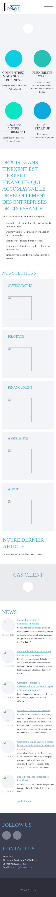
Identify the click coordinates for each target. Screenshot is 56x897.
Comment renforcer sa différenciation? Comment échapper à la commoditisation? (35, 686)
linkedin (17, 835)
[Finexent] (12, 10)
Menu (48, 7)
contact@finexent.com (21, 867)
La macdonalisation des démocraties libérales (23, 554)
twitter (6, 835)
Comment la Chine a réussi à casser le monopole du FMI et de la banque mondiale (35, 745)
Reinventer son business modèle (33, 710)
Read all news (24, 801)
